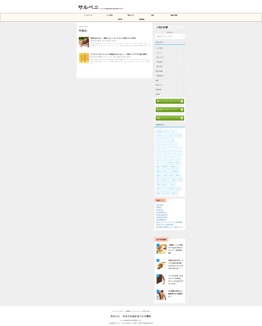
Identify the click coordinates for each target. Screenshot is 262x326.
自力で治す (166, 193)
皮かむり (165, 184)
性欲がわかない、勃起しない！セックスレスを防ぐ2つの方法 (113, 38)
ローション (176, 158)
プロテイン (170, 153)
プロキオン (160, 153)
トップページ (88, 15)
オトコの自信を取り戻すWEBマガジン (131, 320)
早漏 (158, 184)
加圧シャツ (166, 171)
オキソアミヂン (161, 140)
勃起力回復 (174, 15)
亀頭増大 (165, 166)
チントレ (167, 149)
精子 (178, 188)
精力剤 (120, 19)
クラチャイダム (108, 57)
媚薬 (174, 180)
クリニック (173, 144)
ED (101, 41)
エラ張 (179, 136)
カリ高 (172, 140)
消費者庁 (159, 207)
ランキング (166, 158)
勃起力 (124, 57)
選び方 (175, 193)
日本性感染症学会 (162, 215)
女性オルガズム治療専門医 (164, 224)
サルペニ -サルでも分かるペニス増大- (131, 316)
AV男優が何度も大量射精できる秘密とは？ (175, 293)
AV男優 (159, 131)
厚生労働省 (159, 205)
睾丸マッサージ (161, 188)
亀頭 (158, 166)
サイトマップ (136, 311)
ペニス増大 (109, 15)
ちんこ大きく (170, 136)
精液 (158, 193)
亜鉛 (158, 171)
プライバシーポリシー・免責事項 (121, 311)
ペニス (179, 153)
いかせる (172, 131)
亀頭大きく (175, 166)
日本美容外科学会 (162, 217)
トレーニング (177, 149)
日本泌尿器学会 (161, 212)
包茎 (152, 15)
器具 (171, 175)
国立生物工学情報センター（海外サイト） (169, 227)
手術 (180, 180)
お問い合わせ (146, 311)
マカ (158, 158)
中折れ (104, 41)
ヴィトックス (161, 162)
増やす (178, 175)
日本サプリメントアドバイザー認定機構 (169, 222)
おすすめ (159, 136)
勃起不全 (109, 41)
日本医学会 (159, 210)
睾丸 (173, 184)
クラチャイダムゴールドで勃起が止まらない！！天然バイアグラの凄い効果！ (119, 54)
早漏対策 (141, 19)
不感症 (170, 162)
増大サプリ (131, 15)
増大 (158, 180)
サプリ (159, 149)
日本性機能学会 (161, 219)
